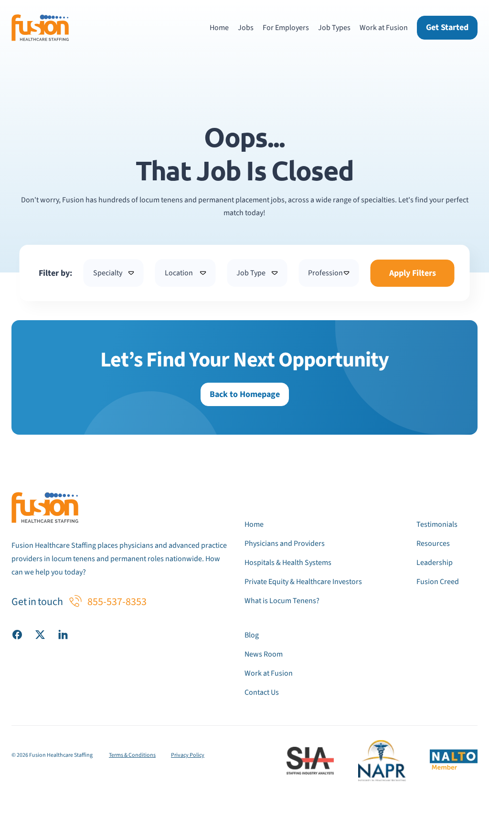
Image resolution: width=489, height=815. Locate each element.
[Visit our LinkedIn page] (63, 634)
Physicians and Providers (284, 543)
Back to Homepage (245, 394)
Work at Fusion (384, 27)
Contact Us (261, 692)
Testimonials (436, 524)
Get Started (447, 27)
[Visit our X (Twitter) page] (40, 634)
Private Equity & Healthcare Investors (303, 581)
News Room (263, 654)
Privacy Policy (187, 755)
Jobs (246, 27)
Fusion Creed (437, 581)
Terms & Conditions (132, 755)
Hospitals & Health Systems (287, 562)
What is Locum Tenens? (281, 601)
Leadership (434, 562)
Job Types (334, 27)
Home (219, 27)
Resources (433, 543)
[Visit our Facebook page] (17, 634)
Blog (251, 635)
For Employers (286, 27)
